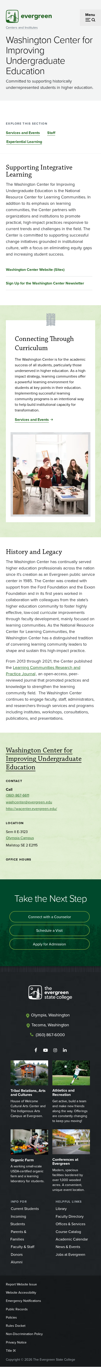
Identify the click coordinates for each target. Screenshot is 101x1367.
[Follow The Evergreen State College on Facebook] (36, 1050)
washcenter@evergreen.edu (29, 802)
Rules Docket (15, 1325)
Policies (11, 1317)
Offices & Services (70, 1223)
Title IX (11, 1350)
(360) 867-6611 (17, 795)
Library (61, 1208)
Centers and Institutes (22, 27)
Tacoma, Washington (50, 1025)
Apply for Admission (49, 944)
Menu (90, 14)
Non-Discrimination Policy (24, 1333)
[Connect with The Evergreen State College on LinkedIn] (65, 1050)
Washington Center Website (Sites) (35, 269)
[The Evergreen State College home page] (50, 993)
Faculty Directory (70, 1216)
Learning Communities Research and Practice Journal (43, 670)
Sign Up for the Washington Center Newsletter (45, 283)
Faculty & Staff (22, 1246)
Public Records (17, 1309)
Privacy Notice (16, 1342)
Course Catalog (68, 1231)
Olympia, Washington (50, 1015)
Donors (17, 1254)
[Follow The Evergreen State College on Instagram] (55, 1050)
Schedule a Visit (49, 930)
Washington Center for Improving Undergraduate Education (44, 759)
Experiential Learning (24, 141)
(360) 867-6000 (50, 1035)
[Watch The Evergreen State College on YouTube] (45, 1050)
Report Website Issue (21, 1284)
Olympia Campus (20, 837)
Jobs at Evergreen (70, 1254)
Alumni (17, 1261)
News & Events (68, 1246)
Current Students (25, 1208)
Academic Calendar (72, 1239)
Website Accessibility (21, 1292)
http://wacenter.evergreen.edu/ (31, 808)
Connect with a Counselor (49, 916)
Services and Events (23, 132)
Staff (51, 132)
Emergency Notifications (23, 1300)
